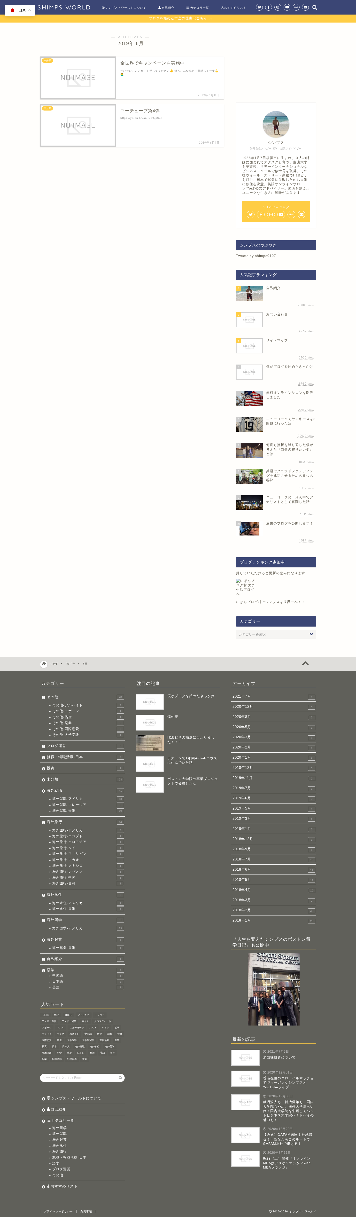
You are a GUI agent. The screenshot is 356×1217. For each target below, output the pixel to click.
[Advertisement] (276, 60)
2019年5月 (272, 808)
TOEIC (68, 1015)
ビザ (117, 1027)
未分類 (84, 779)
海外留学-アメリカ (87, 928)
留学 (59, 1052)
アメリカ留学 (69, 1021)
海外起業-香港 (86, 948)
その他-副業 (86, 723)
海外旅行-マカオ (86, 860)
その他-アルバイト (86, 705)
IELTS (45, 1015)
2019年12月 (272, 767)
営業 (119, 1034)
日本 (54, 1046)
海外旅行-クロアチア (86, 842)
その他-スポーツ (86, 711)
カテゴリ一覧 (199, 7)
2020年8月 (272, 717)
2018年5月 (272, 879)
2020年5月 (272, 727)
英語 (86, 987)
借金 (99, 1034)
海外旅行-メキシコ (86, 865)
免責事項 (86, 1211)
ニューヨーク (77, 1027)
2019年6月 (272, 798)
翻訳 (92, 1052)
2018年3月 (272, 900)
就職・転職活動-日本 (84, 757)
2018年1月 (272, 920)
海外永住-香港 (86, 909)
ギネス (85, 1021)
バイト (105, 1027)
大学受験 (72, 1040)
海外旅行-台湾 (86, 883)
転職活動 (57, 1059)
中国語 (86, 975)
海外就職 (84, 790)
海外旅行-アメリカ (86, 830)
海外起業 (84, 939)
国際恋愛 (47, 1040)
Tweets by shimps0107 (256, 256)
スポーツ (47, 1027)
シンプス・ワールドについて (125, 7)
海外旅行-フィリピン (86, 854)
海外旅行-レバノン (86, 871)
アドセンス (83, 1015)
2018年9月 (272, 849)
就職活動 (104, 1040)
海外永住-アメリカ (86, 903)
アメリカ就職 (49, 1021)
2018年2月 (272, 910)
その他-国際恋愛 (86, 729)
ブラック (47, 1034)
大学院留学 (88, 1040)
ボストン (74, 1034)
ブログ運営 (84, 746)
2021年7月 (272, 696)
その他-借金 (86, 717)
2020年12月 (272, 706)
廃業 (117, 1040)
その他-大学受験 (86, 735)
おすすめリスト (235, 7)
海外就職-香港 (87, 810)
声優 (59, 1040)
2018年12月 (272, 839)
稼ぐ (69, 1052)
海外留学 (84, 920)
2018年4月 (272, 890)
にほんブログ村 (249, 602)
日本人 (66, 1046)
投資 (84, 768)
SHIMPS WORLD (64, 7)
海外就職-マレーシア (86, 805)
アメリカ (100, 1015)
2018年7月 (272, 859)
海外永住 (84, 894)
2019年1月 (272, 829)
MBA (56, 1015)
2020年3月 (272, 737)
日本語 (86, 981)
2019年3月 (272, 818)
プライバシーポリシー (58, 1211)
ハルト (93, 1027)
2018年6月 (272, 869)
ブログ (60, 1034)
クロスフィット (102, 1021)
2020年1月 (272, 757)
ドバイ (60, 1027)
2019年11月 (272, 778)
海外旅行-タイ (86, 848)
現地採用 (47, 1052)
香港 (84, 1059)
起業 (44, 1059)
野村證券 (72, 1059)
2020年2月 (272, 747)
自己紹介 (168, 7)
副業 (109, 1034)
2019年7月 (272, 788)
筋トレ (81, 1052)
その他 (84, 697)
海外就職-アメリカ (87, 799)
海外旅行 (84, 822)
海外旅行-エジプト (86, 836)
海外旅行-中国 (86, 877)
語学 (84, 970)
